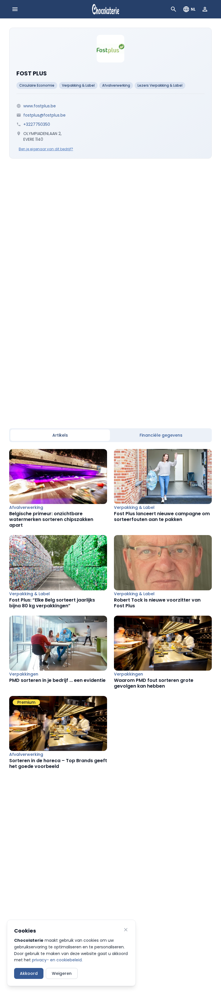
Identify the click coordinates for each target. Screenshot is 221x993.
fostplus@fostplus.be (44, 115)
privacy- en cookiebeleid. (57, 960)
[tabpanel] (110, 609)
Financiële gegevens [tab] (161, 435)
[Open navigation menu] (15, 9)
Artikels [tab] (60, 435)
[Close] (126, 930)
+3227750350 (36, 124)
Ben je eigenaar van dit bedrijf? (46, 149)
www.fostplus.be (39, 106)
